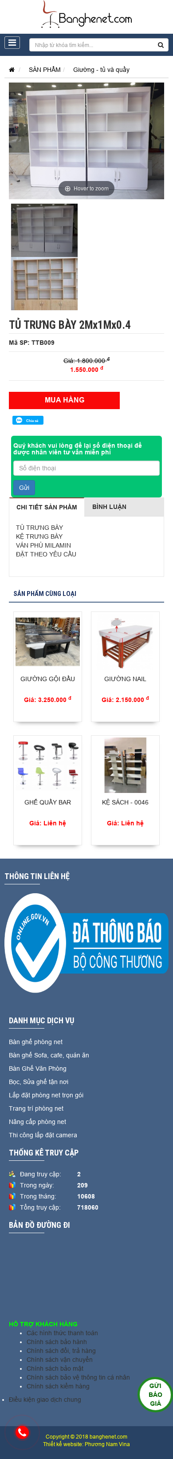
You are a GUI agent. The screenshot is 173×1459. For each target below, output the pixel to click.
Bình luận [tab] (109, 506)
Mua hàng (64, 400)
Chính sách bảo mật (55, 1368)
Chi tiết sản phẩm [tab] (46, 507)
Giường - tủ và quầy (101, 69)
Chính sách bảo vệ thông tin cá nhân (78, 1377)
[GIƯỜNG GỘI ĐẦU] (48, 642)
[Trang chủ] (9, 69)
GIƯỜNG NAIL (125, 678)
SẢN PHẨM (45, 69)
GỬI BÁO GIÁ (155, 1394)
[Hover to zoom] (86, 140)
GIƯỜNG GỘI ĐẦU (47, 678)
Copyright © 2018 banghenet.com (86, 1436)
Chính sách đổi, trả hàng (61, 1350)
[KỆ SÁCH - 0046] (125, 765)
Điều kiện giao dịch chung (45, 1399)
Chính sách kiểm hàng (58, 1386)
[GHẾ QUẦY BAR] (48, 765)
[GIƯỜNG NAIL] (125, 642)
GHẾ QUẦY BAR (47, 802)
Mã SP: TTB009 (32, 342)
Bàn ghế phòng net (36, 1041)
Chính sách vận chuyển (60, 1359)
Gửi (24, 487)
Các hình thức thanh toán (62, 1333)
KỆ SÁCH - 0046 (125, 802)
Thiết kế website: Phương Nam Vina (86, 1444)
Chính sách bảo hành (57, 1341)
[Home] (86, 13)
